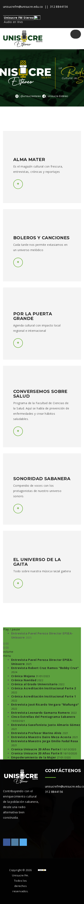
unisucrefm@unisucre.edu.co (23, 7)
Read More (18, 431)
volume (8, 652)
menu (7, 656)
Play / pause (11, 629)
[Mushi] (22, 38)
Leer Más (18, 184)
